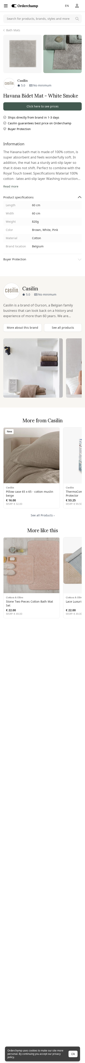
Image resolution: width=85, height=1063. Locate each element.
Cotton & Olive (14, 597)
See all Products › (42, 515)
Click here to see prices (43, 106)
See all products (63, 327)
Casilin (10, 487)
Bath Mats (13, 30)
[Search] (77, 19)
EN (67, 6)
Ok (73, 1054)
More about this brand (22, 327)
